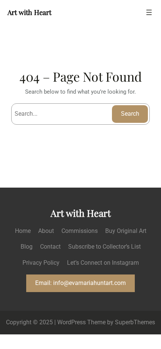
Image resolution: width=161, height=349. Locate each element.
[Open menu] (149, 12)
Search (130, 113)
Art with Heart (29, 12)
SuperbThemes (135, 322)
